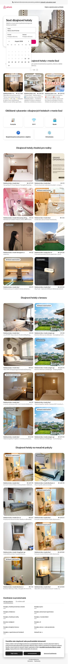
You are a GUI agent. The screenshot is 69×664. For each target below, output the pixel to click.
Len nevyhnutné (32, 653)
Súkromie (30, 661)
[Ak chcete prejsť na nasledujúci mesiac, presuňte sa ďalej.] (28, 41)
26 (15, 62)
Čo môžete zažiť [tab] (20, 601)
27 (18, 62)
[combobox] (21, 31)
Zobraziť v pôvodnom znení (48, 2)
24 (9, 62)
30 (28, 62)
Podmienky (37, 661)
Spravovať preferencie (50, 653)
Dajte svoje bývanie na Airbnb (54, 7)
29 (25, 62)
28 (22, 62)
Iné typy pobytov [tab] (8, 601)
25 (12, 62)
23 (28, 58)
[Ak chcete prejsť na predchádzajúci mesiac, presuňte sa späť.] (9, 41)
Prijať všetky (14, 653)
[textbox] (13, 37)
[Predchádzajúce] (30, 70)
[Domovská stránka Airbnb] (7, 7)
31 (9, 65)
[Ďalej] (37, 70)
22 (25, 58)
